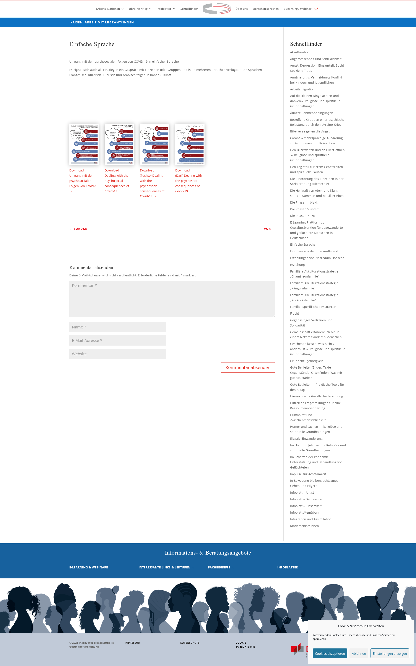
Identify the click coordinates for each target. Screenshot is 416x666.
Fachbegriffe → (221, 567)
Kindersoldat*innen (304, 526)
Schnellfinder (189, 9)
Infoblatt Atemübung (305, 512)
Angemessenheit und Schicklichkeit (315, 59)
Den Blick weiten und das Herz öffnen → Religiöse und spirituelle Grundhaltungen (317, 155)
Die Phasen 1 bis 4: (304, 202)
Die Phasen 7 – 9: (302, 216)
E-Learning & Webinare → (90, 567)
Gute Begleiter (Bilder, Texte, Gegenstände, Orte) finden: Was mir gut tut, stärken (316, 372)
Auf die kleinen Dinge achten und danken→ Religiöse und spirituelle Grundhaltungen (315, 101)
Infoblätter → (289, 567)
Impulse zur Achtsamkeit (308, 474)
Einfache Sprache (302, 244)
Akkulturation (300, 52)
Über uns (242, 9)
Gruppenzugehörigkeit (306, 361)
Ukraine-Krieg (138, 9)
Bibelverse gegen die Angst (310, 131)
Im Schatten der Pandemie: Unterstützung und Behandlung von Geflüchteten (316, 462)
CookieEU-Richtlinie (245, 644)
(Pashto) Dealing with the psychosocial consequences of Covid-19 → (152, 185)
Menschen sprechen (265, 9)
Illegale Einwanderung (306, 438)
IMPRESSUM (132, 643)
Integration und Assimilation (311, 519)
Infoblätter (164, 9)
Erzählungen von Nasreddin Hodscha (317, 258)
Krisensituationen (108, 9)
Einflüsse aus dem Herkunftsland (314, 251)
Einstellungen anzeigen (390, 653)
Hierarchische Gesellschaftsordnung (316, 396)
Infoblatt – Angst (302, 492)
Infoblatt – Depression (306, 499)
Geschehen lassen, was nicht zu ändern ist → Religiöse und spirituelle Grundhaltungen (317, 349)
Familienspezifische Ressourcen (313, 307)
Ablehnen (359, 653)
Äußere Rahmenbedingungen (311, 113)
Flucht (294, 313)
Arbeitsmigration (302, 89)
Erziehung (297, 265)
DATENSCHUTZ (189, 643)
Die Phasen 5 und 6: (304, 209)
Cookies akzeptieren (330, 653)
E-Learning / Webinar (297, 9)
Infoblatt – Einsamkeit (306, 506)
